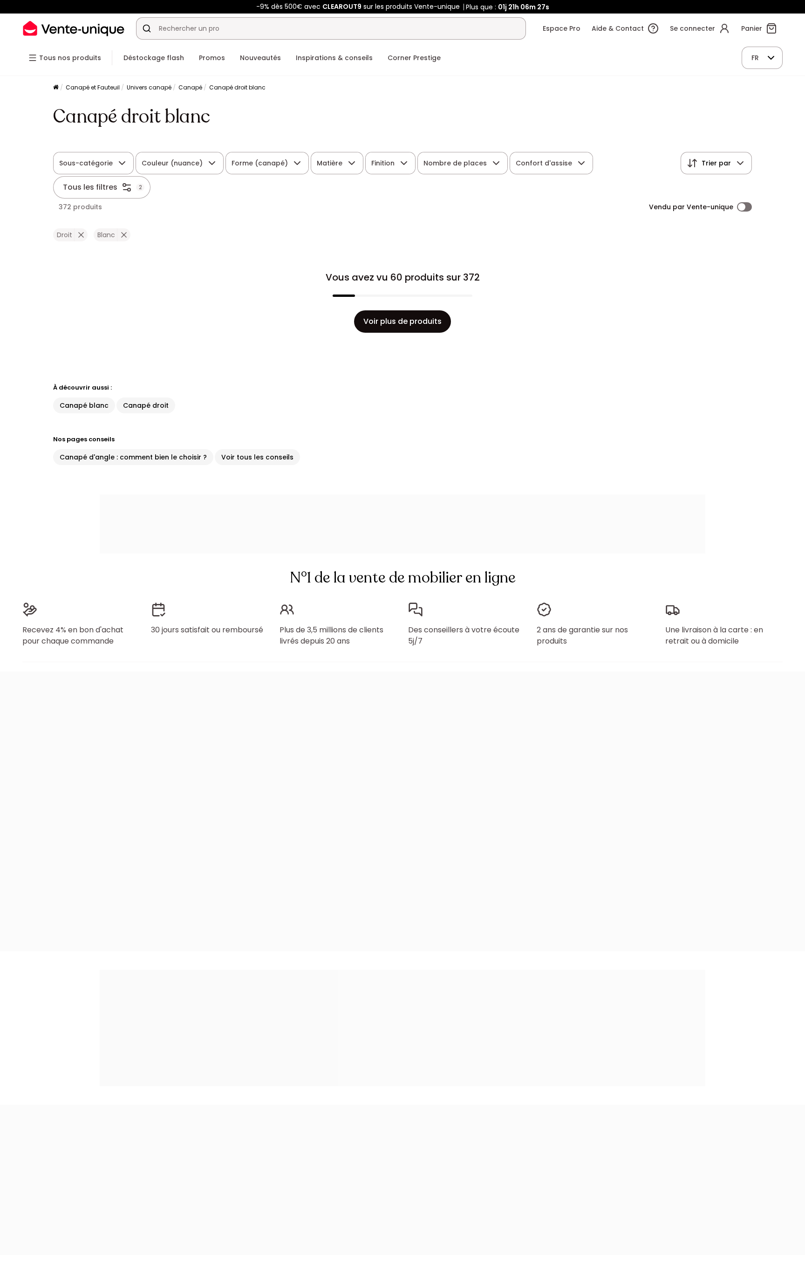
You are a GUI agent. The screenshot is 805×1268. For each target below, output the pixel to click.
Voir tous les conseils (257, 457)
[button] (81, 234)
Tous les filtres (90, 187)
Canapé (190, 87)
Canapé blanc (84, 405)
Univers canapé (149, 87)
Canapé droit (146, 405)
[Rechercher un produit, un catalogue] (146, 28)
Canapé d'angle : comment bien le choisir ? (133, 457)
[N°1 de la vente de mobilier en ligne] (73, 28)
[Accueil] (56, 88)
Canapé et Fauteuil (93, 87)
